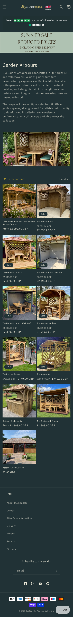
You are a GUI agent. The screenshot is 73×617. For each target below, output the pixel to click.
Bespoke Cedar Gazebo (13, 467)
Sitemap (11, 549)
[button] (4, 7)
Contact (11, 510)
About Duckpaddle (17, 502)
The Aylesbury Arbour (47, 323)
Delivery (11, 525)
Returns (11, 541)
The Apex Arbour (44, 374)
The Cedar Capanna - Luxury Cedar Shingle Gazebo (19, 222)
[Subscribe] (56, 571)
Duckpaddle (31, 611)
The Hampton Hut (45, 221)
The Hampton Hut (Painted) (50, 272)
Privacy (10, 533)
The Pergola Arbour (11, 374)
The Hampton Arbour (12, 272)
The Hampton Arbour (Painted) (17, 323)
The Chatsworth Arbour (47, 421)
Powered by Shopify (45, 611)
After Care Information (19, 518)
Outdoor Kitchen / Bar (13, 421)
